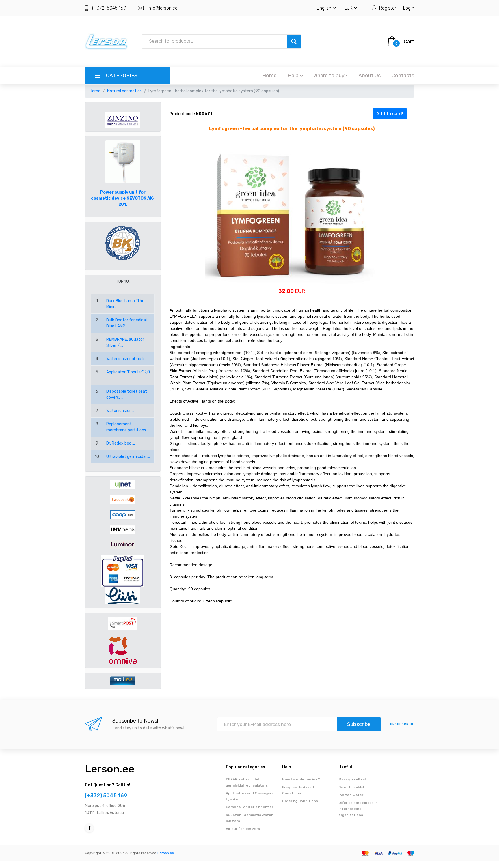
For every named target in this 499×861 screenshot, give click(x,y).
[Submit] (294, 41)
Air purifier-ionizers (243, 829)
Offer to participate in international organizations (358, 809)
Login (408, 8)
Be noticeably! (351, 787)
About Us (369, 75)
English (324, 8)
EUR (348, 8)
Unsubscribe (402, 724)
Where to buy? (330, 75)
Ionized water (350, 795)
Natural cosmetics (124, 91)
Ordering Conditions (300, 801)
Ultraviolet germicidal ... (128, 456)
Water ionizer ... (120, 410)
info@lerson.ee (163, 8)
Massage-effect (352, 779)
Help (293, 75)
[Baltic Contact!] (122, 242)
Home (269, 75)
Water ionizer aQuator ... (128, 358)
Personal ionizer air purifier (249, 807)
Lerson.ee (109, 769)
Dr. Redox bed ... (120, 443)
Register (387, 8)
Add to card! (389, 113)
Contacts (403, 75)
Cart (409, 41)
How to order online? (301, 779)
